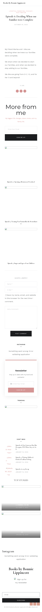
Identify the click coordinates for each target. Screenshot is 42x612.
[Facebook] (31, 604)
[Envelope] (38, 604)
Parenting (21, 11)
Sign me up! (21, 137)
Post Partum (21, 12)
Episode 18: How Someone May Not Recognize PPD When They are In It (26, 447)
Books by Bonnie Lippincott (14, 3)
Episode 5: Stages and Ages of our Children (21, 263)
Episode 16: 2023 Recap (22, 469)
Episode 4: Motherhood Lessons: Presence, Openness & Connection (22, 503)
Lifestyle (12, 11)
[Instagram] (34, 604)
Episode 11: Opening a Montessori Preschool (21, 182)
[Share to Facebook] (17, 91)
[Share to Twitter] (21, 91)
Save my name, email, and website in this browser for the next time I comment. (20, 298)
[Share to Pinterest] (24, 91)
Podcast (29, 11)
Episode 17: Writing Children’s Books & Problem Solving (25, 458)
